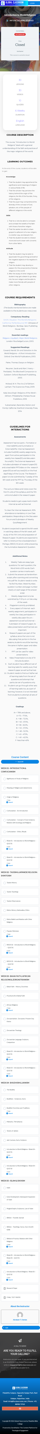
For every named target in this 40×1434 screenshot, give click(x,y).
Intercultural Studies (22, 20)
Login (6, 1327)
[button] (20, 1408)
